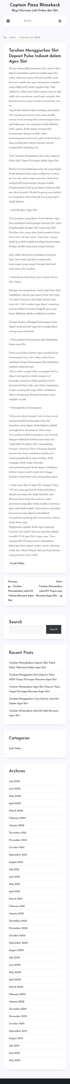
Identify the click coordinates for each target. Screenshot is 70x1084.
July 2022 (14, 781)
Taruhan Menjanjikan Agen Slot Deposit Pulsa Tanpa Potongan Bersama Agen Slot (34, 689)
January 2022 (16, 825)
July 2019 (14, 1045)
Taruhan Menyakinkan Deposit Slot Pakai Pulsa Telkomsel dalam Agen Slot (32, 665)
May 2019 (14, 1060)
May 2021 (14, 884)
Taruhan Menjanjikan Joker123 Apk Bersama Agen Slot (33, 713)
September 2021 (18, 855)
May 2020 (15, 972)
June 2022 (14, 788)
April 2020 (15, 979)
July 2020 (14, 957)
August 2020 (16, 950)
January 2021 (16, 913)
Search (15, 622)
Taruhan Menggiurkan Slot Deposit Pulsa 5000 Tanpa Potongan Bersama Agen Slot (33, 677)
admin (12, 37)
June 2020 (15, 965)
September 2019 (18, 1031)
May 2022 (15, 796)
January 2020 (16, 1001)
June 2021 (14, 877)
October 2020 (17, 935)
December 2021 (17, 832)
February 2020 (17, 994)
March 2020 (16, 987)
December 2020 (18, 921)
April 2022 (15, 803)
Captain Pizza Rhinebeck (35, 5)
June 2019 (14, 1053)
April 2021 (14, 891)
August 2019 (16, 1038)
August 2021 (16, 862)
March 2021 (15, 899)
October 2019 (17, 1023)
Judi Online (18, 563)
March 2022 (16, 810)
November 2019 (18, 1016)
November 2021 (18, 840)
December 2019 (17, 1009)
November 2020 (18, 928)
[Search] (60, 21)
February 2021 (17, 906)
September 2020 (18, 943)
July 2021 (14, 869)
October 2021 (17, 847)
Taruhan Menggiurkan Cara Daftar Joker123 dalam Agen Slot (34, 701)
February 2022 (17, 818)
